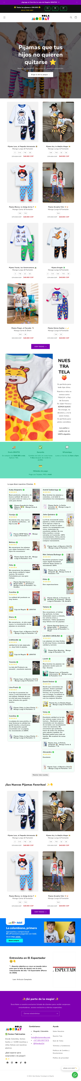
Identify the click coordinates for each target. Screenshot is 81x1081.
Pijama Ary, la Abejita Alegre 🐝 (58, 146)
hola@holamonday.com (40, 1037)
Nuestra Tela (57, 1036)
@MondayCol (38, 1043)
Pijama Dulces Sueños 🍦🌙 (58, 328)
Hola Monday (36, 1076)
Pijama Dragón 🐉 (58, 268)
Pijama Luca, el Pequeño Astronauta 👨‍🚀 (23, 146)
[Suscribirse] (57, 1013)
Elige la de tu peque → (40, 75)
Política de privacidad (61, 1058)
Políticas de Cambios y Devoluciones (61, 1051)
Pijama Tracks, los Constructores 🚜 (22, 268)
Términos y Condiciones (61, 1046)
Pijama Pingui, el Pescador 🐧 (22, 328)
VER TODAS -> (40, 346)
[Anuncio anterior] (4, 2)
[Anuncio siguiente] (77, 2)
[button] (4, 17)
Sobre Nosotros (58, 1031)
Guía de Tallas (58, 1041)
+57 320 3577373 (41, 1040)
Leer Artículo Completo (22, 979)
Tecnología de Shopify (47, 1076)
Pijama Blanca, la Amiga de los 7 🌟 (22, 207)
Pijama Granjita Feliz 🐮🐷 (58, 207)
